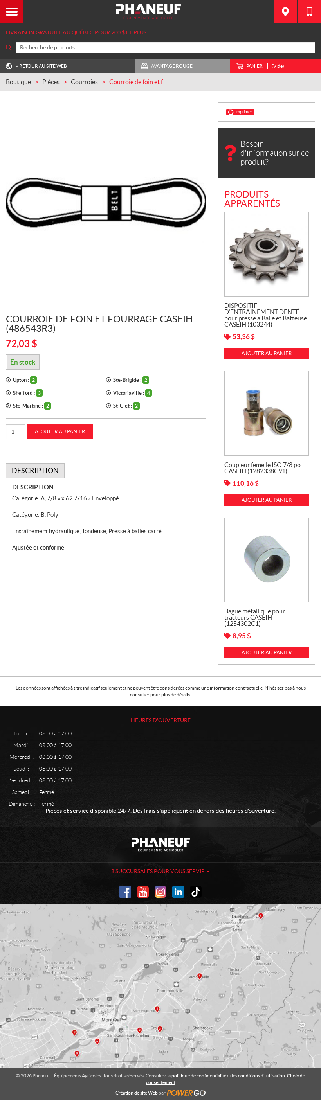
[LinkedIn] (178, 892)
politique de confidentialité (198, 1075)
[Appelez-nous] (309, 11)
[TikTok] (196, 892)
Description (35, 470)
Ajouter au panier (60, 432)
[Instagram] (160, 892)
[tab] (35, 470)
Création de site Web (136, 1092)
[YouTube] (143, 892)
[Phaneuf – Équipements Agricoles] (148, 11)
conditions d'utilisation (261, 1075)
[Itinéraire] (285, 11)
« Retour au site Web (41, 65)
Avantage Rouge (172, 65)
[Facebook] (125, 892)
